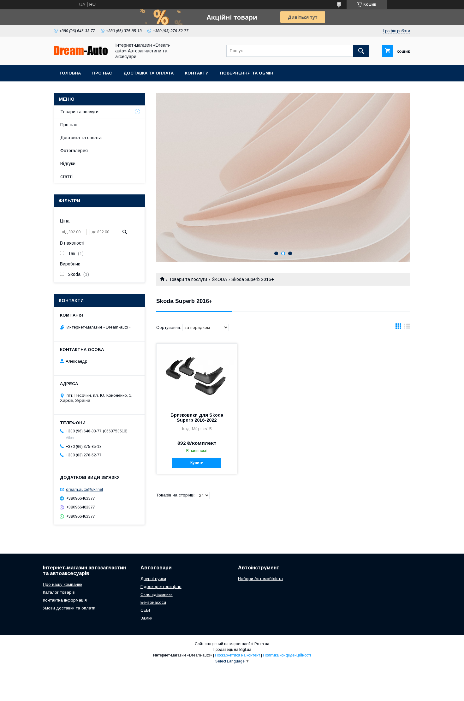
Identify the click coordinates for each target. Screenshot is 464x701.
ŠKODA (219, 279)
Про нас (102, 73)
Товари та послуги (188, 279)
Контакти (197, 73)
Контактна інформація (65, 600)
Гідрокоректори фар (160, 586)
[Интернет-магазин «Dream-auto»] (81, 53)
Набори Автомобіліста (260, 578)
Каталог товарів (59, 592)
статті (66, 176)
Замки (146, 618)
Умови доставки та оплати (69, 608)
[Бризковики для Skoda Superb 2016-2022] (197, 375)
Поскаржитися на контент (237, 655)
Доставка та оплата (148, 73)
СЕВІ (145, 610)
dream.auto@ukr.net (84, 489)
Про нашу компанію (62, 584)
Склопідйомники (156, 594)
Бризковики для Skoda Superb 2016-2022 (196, 418)
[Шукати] (361, 51)
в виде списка (407, 327)
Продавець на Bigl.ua (232, 649)
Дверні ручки (153, 578)
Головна (70, 73)
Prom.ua (261, 644)
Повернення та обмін (246, 73)
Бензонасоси (153, 602)
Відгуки (67, 163)
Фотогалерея (74, 150)
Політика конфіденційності (287, 655)
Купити (196, 462)
